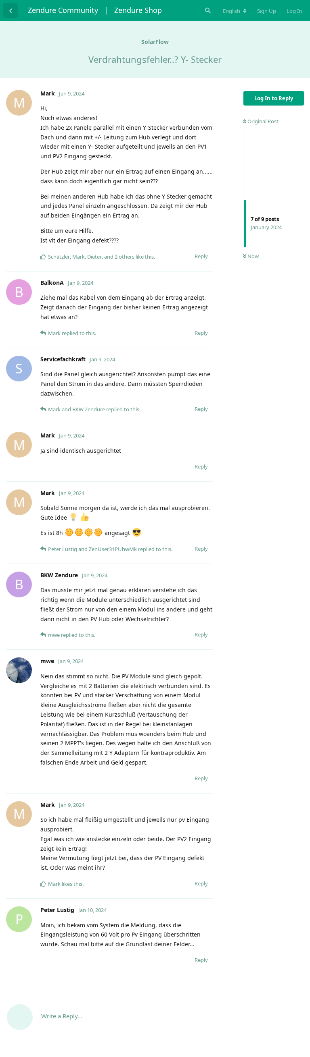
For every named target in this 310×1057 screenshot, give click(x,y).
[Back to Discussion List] (10, 10)
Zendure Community (63, 10)
